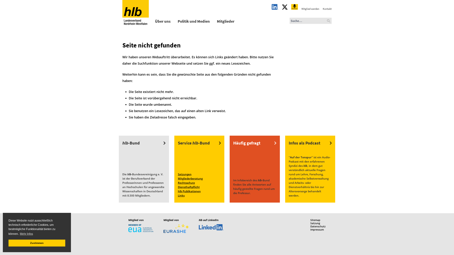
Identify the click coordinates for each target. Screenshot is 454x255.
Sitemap (315, 220)
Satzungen (185, 174)
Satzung (315, 223)
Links (181, 195)
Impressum (317, 229)
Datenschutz (318, 226)
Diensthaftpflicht (189, 187)
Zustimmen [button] (37, 243)
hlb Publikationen (189, 191)
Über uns (163, 21)
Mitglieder (225, 21)
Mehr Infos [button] (26, 233)
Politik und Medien (194, 21)
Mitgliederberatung (190, 178)
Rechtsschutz (186, 183)
